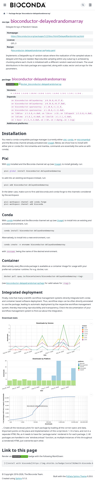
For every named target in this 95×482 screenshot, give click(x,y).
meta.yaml (50, 50)
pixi (65, 139)
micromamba (83, 139)
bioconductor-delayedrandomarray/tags (25, 283)
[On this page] (90, 5)
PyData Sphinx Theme (76, 476)
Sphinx (19, 478)
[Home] (4, 13)
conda (70, 139)
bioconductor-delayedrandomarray (28, 50)
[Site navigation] (5, 5)
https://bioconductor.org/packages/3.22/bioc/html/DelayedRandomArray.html (47, 36)
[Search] (83, 5)
